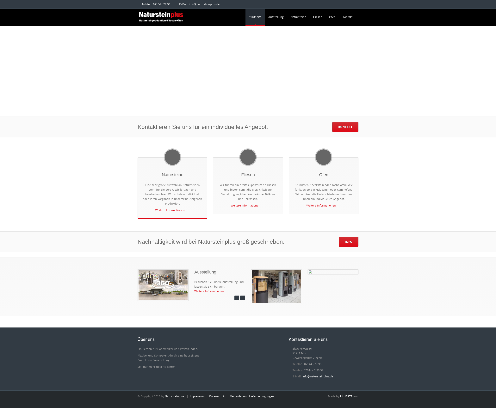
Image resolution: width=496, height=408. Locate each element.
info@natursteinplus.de (204, 4)
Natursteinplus (174, 396)
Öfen (332, 17)
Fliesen (317, 17)
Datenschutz (217, 396)
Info (348, 241)
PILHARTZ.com (349, 396)
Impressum (197, 396)
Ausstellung (276, 17)
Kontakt (347, 17)
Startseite (255, 17)
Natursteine (298, 17)
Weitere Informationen (170, 210)
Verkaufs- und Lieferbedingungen (252, 396)
